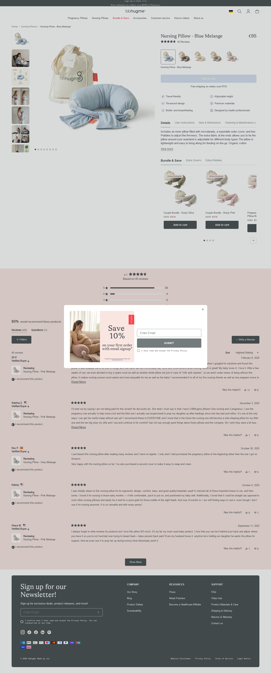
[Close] (202, 310)
